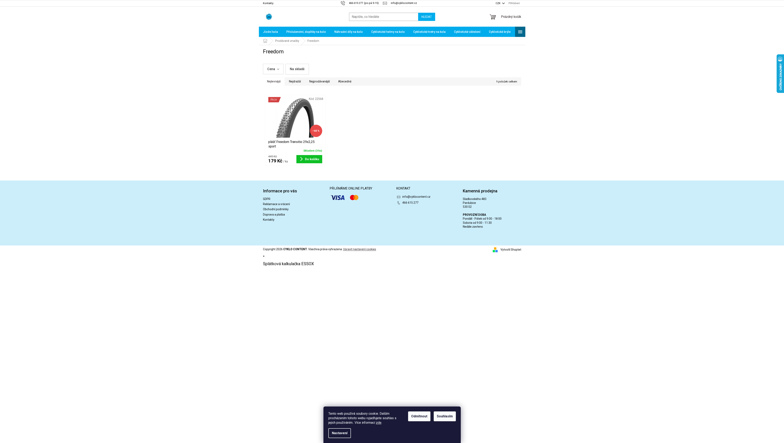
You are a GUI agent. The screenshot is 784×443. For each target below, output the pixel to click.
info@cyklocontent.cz (416, 196)
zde (378, 423)
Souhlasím (445, 416)
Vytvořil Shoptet (511, 249)
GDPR (266, 199)
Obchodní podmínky (276, 209)
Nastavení (339, 433)
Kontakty (268, 3)
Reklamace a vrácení (276, 204)
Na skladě (297, 69)
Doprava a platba (274, 214)
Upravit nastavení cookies (359, 249)
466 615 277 (410, 202)
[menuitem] (270, 32)
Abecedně (344, 81)
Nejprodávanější (319, 81)
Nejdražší (295, 81)
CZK (498, 3)
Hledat (426, 16)
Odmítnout (419, 416)
